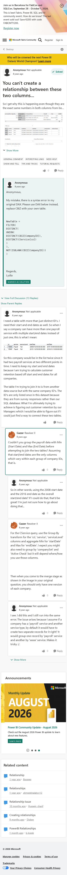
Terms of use (51, 856)
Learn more (44, 61)
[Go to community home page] (22, 40)
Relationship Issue (20, 801)
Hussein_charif (35, 806)
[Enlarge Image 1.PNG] (33, 347)
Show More (12, 150)
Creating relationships (22, 815)
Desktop (10, 49)
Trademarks (9, 863)
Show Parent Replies (11, 303)
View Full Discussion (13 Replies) (21, 298)
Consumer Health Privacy (47, 867)
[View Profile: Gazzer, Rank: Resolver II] (11, 434)
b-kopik (30, 833)
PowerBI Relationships (22, 828)
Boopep (27, 779)
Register (49, 39)
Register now (11, 28)
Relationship (16, 775)
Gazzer (20, 432)
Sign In (59, 39)
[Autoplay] (28, 750)
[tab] (32, 750)
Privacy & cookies (32, 856)
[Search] (40, 40)
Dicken (30, 819)
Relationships (17, 788)
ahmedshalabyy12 (32, 792)
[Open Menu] (62, 49)
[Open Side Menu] (4, 40)
